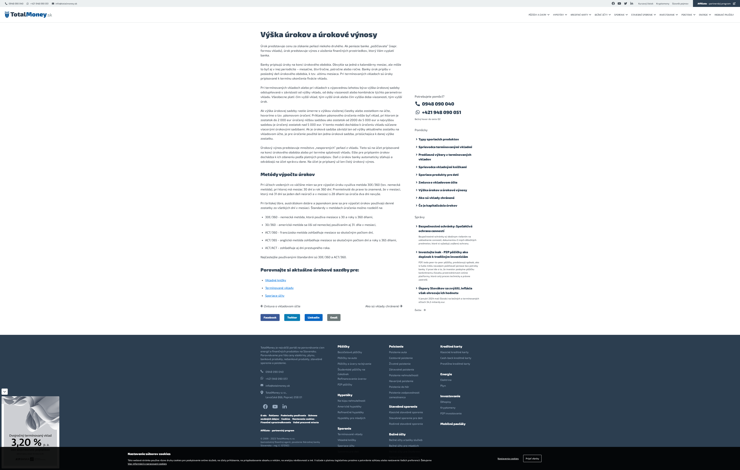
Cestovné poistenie (401, 357)
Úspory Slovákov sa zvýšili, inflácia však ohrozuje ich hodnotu (445, 290)
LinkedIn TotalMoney (284, 406)
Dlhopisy (445, 401)
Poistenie (686, 14)
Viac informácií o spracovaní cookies (147, 463)
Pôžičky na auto (347, 357)
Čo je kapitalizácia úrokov (438, 205)
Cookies (285, 418)
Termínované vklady (279, 288)
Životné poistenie (400, 363)
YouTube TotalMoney (275, 406)
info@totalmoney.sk (66, 3)
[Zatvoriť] (5, 392)
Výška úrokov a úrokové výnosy (443, 190)
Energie (703, 14)
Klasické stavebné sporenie (406, 412)
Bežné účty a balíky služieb (405, 440)
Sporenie (619, 14)
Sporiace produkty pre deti (439, 174)
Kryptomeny (662, 3)
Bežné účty (601, 14)
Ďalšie (418, 310)
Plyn (443, 385)
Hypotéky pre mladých (351, 418)
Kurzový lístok (645, 3)
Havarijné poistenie (401, 381)
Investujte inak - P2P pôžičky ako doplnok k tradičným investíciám (443, 254)
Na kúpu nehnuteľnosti (351, 400)
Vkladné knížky (347, 440)
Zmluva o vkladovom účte (281, 306)
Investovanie (667, 14)
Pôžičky (344, 346)
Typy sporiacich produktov (439, 139)
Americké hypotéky (350, 406)
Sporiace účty (274, 295)
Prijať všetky (532, 458)
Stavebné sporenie (642, 14)
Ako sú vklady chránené (382, 306)
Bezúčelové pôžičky (350, 352)
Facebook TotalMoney (265, 406)
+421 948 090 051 (39, 3)
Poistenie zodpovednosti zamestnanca (404, 395)
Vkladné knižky (275, 280)
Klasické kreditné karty (454, 352)
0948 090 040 (16, 3)
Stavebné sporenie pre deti (406, 418)
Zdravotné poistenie (401, 369)
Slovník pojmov (680, 3)
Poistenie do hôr (399, 386)
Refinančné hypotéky (351, 412)
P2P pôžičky (345, 384)
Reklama (274, 415)
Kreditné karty (579, 14)
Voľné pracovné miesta (306, 422)
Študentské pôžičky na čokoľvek (351, 372)
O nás (264, 415)
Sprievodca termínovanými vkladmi (445, 147)
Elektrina (446, 379)
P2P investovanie (451, 413)
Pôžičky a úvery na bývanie (354, 363)
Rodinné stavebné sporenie (406, 423)
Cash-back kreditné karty (455, 357)
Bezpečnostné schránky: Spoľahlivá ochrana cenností (445, 228)
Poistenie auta (398, 352)
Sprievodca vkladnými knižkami (443, 167)
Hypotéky (558, 14)
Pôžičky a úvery (537, 14)
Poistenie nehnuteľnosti (403, 375)
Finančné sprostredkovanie (276, 422)
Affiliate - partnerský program (277, 430)
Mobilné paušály (724, 14)
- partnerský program (714, 3)
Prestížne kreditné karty (455, 363)
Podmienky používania (293, 415)
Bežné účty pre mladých (404, 445)
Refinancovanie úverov (352, 378)
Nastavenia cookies (303, 418)
